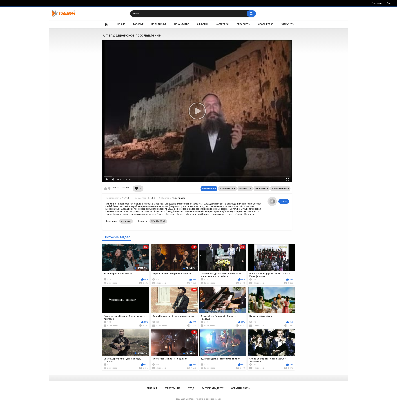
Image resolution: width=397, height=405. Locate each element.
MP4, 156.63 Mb (158, 221)
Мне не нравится (109, 188)
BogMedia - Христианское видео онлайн (203, 399)
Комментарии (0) (280, 188)
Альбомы (202, 24)
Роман (284, 201)
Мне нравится (105, 188)
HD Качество (181, 24)
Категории (222, 24)
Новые (121, 24)
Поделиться (261, 188)
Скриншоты (245, 188)
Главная (106, 24)
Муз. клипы (126, 221)
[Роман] (272, 201)
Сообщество (265, 24)
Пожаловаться (227, 188)
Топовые (138, 24)
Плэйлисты (243, 24)
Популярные (158, 24)
